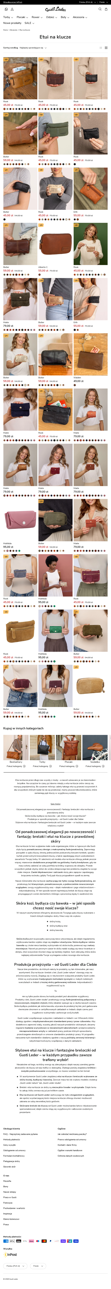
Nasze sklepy (9, 1191)
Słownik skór (9, 1166)
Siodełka (95, 762)
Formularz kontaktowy (14, 1155)
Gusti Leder (13, 1279)
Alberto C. (43, 267)
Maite (6, 322)
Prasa (6, 1224)
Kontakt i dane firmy (67, 1145)
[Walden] (91, 354)
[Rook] (20, 78)
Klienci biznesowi (11, 1219)
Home (5, 30)
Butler (6, 156)
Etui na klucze (25, 30)
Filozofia (7, 1181)
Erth (75, 211)
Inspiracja (7, 1213)
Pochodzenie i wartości (14, 1208)
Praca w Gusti (9, 1197)
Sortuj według (10, 47)
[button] (6, 9)
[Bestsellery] (16, 747)
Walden (77, 377)
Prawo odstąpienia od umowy (72, 1139)
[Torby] (42, 747)
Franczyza (7, 1202)
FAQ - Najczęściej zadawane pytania (20, 1134)
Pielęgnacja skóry (11, 1161)
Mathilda (7, 543)
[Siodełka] (95, 747)
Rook (5, 101)
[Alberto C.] (55, 244)
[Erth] (91, 189)
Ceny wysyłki (9, 1145)
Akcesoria (13, 30)
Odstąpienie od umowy (14, 1150)
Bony (5, 1186)
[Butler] (20, 133)
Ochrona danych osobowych (71, 1155)
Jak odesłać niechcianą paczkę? (72, 1134)
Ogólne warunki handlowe (70, 1150)
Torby (42, 762)
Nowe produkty (12, 23)
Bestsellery (16, 762)
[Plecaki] (68, 747)
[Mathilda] (20, 520)
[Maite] (20, 299)
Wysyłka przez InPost (12, 2)
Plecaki (69, 762)
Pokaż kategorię (14, 766)
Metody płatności (11, 1139)
